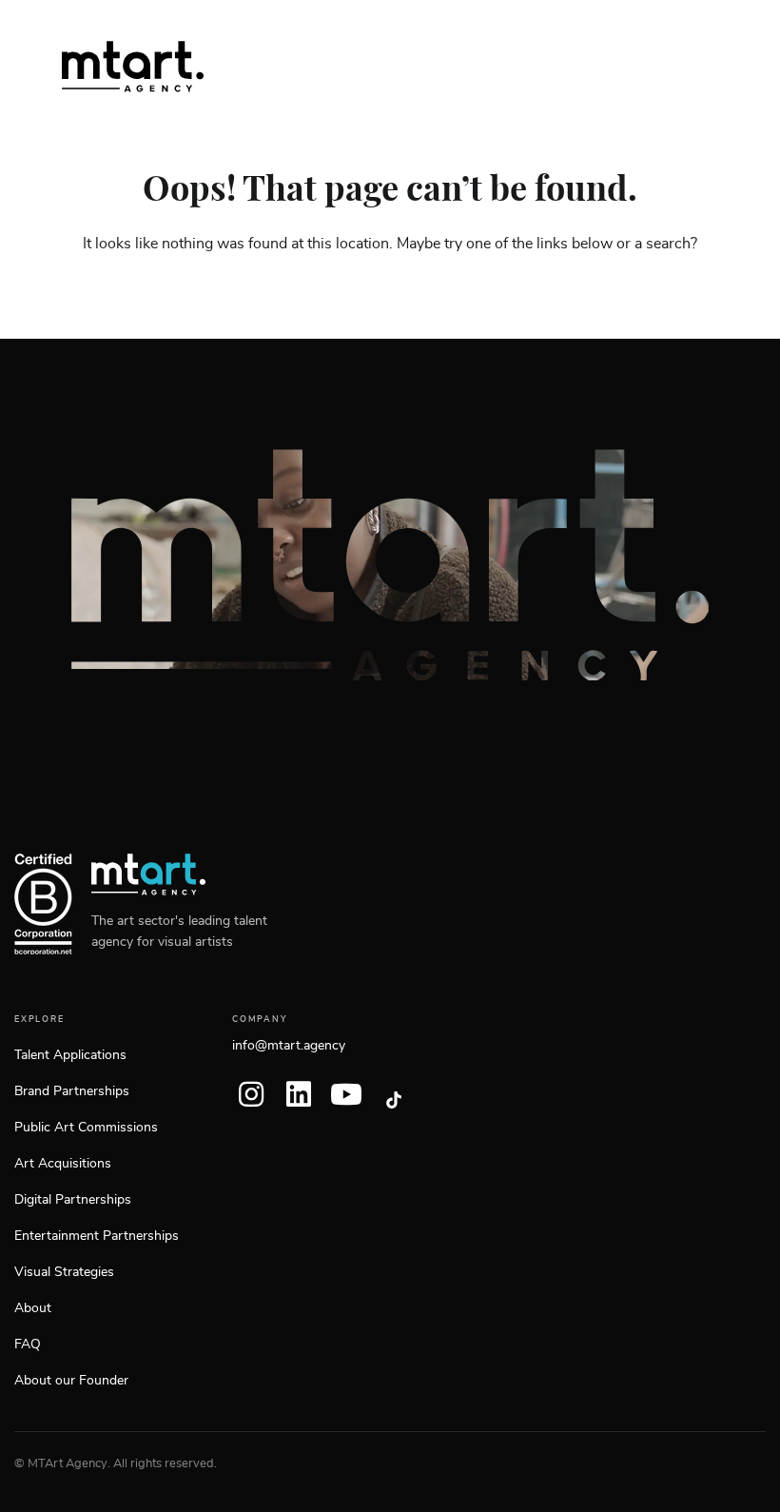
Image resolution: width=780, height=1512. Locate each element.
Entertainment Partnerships (96, 1236)
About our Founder (71, 1380)
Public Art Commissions (86, 1127)
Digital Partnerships (72, 1200)
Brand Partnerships (71, 1091)
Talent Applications (70, 1055)
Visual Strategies (64, 1272)
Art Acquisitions (62, 1163)
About (32, 1308)
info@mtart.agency (288, 1045)
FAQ (27, 1344)
